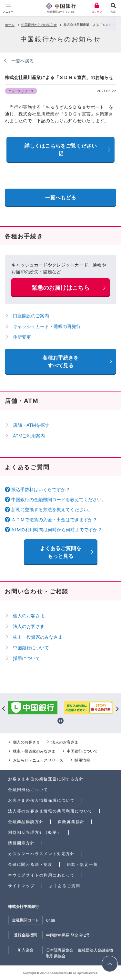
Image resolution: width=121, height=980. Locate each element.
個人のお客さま (29, 615)
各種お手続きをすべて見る (61, 361)
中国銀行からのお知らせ (39, 25)
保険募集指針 (71, 821)
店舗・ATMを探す (31, 425)
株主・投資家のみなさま (38, 637)
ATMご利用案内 (29, 435)
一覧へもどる (60, 197)
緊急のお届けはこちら (61, 287)
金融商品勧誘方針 (26, 821)
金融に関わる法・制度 (30, 864)
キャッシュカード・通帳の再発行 (47, 326)
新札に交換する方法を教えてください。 (52, 509)
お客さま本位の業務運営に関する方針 (46, 778)
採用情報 (82, 760)
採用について (26, 658)
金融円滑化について (28, 789)
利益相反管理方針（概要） (35, 832)
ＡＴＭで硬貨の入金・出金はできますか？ (54, 519)
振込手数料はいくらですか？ (40, 489)
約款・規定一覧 (82, 864)
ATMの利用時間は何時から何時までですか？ (56, 529)
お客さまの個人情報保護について (41, 800)
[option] (71, 708)
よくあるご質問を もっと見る (60, 552)
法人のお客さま (29, 626)
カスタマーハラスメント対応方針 (41, 853)
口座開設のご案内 (31, 315)
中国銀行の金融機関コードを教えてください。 (58, 499)
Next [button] (117, 708)
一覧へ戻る (22, 60)
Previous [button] (4, 708)
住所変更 (22, 337)
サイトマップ (21, 885)
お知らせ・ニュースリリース (38, 760)
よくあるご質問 (64, 885)
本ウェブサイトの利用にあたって (41, 875)
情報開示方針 (21, 843)
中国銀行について (31, 647)
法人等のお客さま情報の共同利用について (50, 811)
